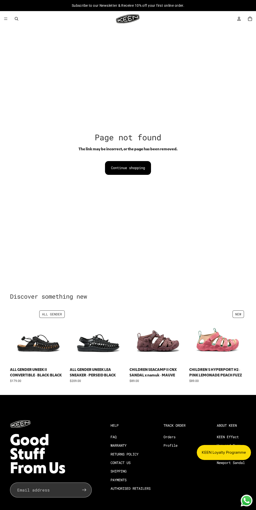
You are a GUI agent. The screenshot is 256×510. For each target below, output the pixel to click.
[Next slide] (61, 336)
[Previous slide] (15, 336)
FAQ (113, 436)
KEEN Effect (228, 436)
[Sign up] (84, 490)
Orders (170, 436)
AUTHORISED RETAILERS (130, 488)
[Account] (239, 18)
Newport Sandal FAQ (235, 462)
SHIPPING (118, 471)
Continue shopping (128, 167)
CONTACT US (120, 462)
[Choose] (59, 357)
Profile (171, 445)
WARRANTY (118, 445)
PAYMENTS (118, 479)
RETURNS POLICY (124, 453)
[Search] (16, 18)
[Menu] (6, 19)
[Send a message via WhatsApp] (247, 500)
